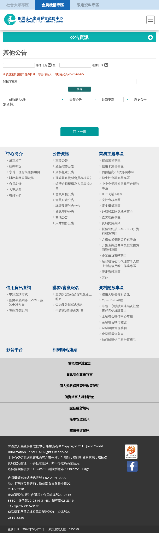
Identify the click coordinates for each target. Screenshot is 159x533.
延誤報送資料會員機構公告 (74, 178)
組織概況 (15, 166)
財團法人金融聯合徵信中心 (33, 19)
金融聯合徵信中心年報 (117, 316)
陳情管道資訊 (79, 430)
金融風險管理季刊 (114, 328)
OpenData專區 (112, 300)
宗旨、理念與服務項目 (24, 172)
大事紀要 (15, 189)
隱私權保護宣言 (79, 363)
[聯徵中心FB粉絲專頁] (128, 467)
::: (6, 152)
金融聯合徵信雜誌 (114, 322)
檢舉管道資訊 (79, 419)
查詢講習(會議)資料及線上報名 (73, 296)
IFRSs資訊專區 (112, 194)
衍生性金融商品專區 (116, 178)
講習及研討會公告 (67, 205)
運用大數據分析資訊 (116, 294)
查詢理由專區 (111, 217)
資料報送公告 (64, 172)
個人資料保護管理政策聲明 (79, 385)
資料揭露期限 (111, 223)
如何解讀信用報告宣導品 (119, 339)
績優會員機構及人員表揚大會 (74, 185)
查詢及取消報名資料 (69, 305)
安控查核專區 (111, 200)
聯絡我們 (15, 195)
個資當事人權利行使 (79, 397)
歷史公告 (140, 99)
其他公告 (61, 217)
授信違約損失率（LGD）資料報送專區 (120, 231)
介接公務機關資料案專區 (119, 239)
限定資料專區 (88, 4)
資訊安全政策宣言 (79, 374)
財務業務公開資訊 (21, 178)
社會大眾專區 (17, 4)
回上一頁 (79, 131)
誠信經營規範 (79, 408)
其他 (105, 277)
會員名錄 (15, 183)
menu (150, 20)
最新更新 (108, 99)
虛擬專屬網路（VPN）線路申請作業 (26, 302)
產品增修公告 (64, 166)
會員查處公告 (64, 200)
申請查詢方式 (18, 294)
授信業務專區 (111, 160)
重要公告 (61, 160)
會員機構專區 (53, 4)
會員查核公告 (64, 194)
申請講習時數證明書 (69, 310)
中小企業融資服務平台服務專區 (120, 185)
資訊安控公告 (64, 211)
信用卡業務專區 (113, 166)
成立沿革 (15, 160)
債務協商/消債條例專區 (118, 172)
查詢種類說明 (18, 310)
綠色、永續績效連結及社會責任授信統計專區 (120, 308)
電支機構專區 (111, 205)
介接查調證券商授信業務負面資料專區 (120, 247)
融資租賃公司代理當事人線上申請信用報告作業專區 (120, 263)
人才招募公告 (64, 223)
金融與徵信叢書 (113, 334)
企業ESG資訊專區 (114, 255)
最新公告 (76, 99)
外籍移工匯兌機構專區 (117, 211)
